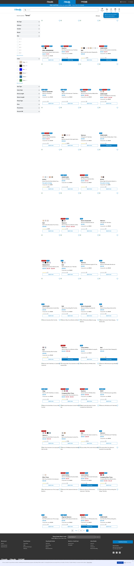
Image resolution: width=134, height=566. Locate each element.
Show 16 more (20, 83)
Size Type (19, 86)
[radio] (43, 48)
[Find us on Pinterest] (120, 552)
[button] (127, 563)
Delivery (19, 25)
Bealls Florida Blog (94, 548)
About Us (92, 543)
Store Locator (48, 545)
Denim (25, 76)
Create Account (4, 545)
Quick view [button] (53, 60)
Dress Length (20, 93)
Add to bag (73, 60)
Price (18, 104)
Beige (25, 62)
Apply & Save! (71, 543)
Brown (25, 73)
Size (18, 36)
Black (25, 65)
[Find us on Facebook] (113, 552)
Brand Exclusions (49, 548)
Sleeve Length (20, 97)
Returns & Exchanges (27, 546)
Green (25, 80)
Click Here (75, 5)
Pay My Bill (70, 545)
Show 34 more (20, 55)
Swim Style (20, 90)
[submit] (97, 537)
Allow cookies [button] (120, 562)
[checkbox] (18, 39)
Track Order (25, 543)
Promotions (20, 108)
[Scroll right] (97, 48)
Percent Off (20, 111)
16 (20, 53)
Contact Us (92, 546)
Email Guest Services (123, 541)
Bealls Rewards (4, 546)
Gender (19, 29)
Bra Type (19, 21)
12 (20, 50)
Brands (47, 546)
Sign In (2, 543)
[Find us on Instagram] (117, 552)
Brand (18, 32)
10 (21, 47)
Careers (92, 545)
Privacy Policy (89, 562)
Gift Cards (48, 543)
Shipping (25, 548)
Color (18, 58)
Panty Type (20, 100)
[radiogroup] (44, 48)
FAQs (24, 545)
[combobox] (61, 10)
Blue (24, 69)
